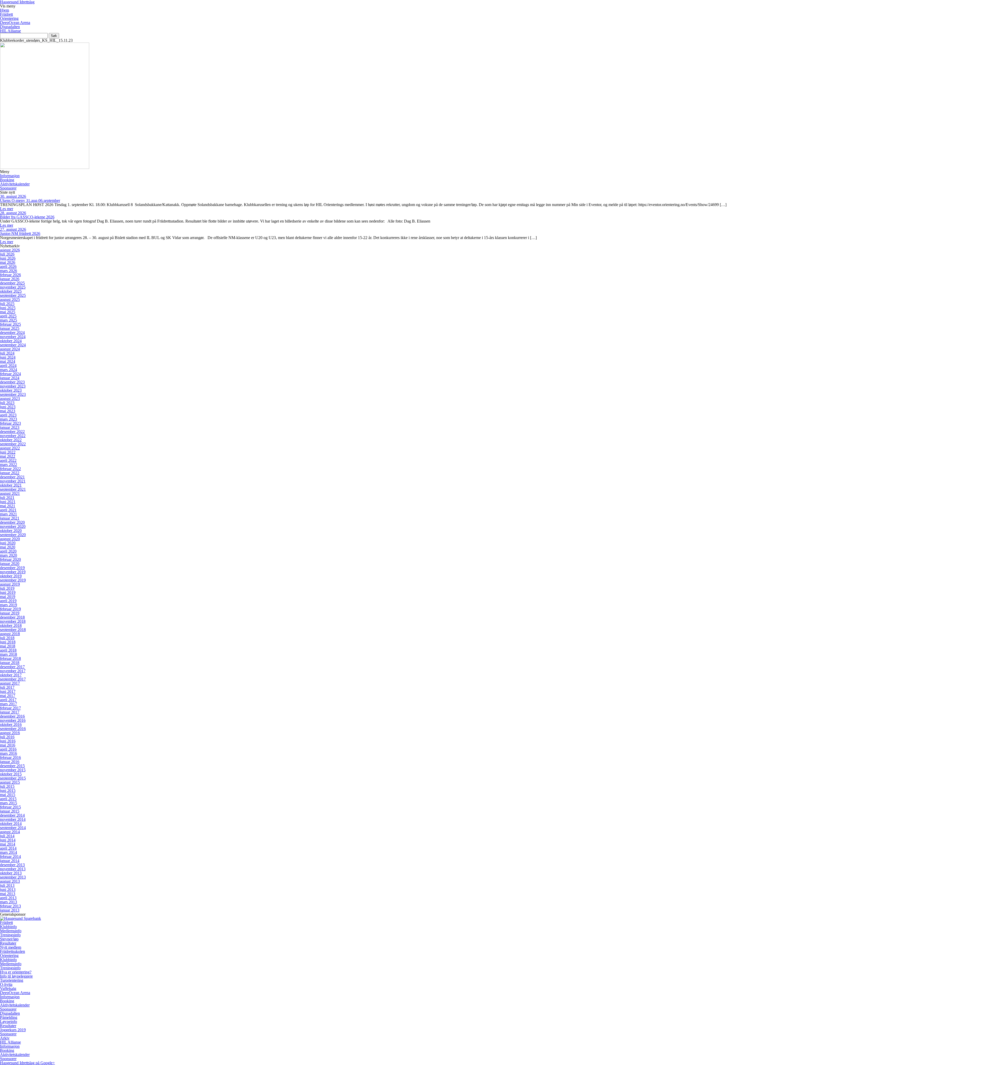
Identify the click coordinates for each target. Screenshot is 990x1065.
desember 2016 (12, 716)
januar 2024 (9, 378)
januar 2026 (9, 279)
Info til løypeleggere (16, 976)
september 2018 (13, 629)
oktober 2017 (11, 675)
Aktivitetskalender (15, 184)
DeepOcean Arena (15, 22)
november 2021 (13, 481)
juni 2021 (7, 501)
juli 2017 (7, 687)
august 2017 (10, 683)
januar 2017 (9, 712)
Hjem (4, 10)
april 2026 (8, 266)
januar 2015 (9, 811)
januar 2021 (9, 518)
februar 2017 (10, 708)
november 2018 (13, 621)
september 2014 (13, 827)
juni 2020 (7, 543)
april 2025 (8, 316)
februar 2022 (10, 468)
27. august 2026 (13, 229)
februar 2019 (10, 609)
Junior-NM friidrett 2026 (20, 233)
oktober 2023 (11, 390)
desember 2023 (12, 382)
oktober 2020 (11, 530)
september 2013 (13, 877)
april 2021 (8, 510)
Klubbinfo (8, 926)
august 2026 (10, 250)
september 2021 (13, 489)
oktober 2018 (11, 625)
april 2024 (8, 365)
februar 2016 (10, 757)
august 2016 (10, 733)
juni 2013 (7, 889)
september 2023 (13, 394)
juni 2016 (7, 741)
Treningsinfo (10, 935)
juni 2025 (7, 308)
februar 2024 (10, 374)
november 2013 (13, 869)
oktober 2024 (11, 341)
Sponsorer (8, 188)
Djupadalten (10, 26)
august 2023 (10, 398)
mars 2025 (8, 320)
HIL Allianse (10, 31)
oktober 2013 (11, 873)
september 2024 (13, 345)
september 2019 (13, 580)
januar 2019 (9, 613)
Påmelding (8, 1017)
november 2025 (13, 287)
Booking (7, 180)
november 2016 (13, 720)
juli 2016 (7, 737)
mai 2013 (7, 893)
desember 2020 (12, 522)
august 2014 (10, 832)
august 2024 (10, 349)
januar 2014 (9, 860)
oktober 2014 (11, 823)
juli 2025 (7, 303)
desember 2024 (12, 332)
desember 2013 (12, 865)
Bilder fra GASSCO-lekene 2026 (27, 217)
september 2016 (13, 728)
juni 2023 (7, 407)
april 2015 (8, 799)
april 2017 (8, 700)
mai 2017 (7, 695)
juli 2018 (7, 638)
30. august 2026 (13, 196)
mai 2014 (7, 844)
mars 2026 (8, 270)
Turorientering (11, 980)
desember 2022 (12, 431)
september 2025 (13, 295)
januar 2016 (9, 761)
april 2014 (8, 848)
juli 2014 (7, 836)
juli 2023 (7, 402)
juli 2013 (7, 885)
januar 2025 (9, 328)
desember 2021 (12, 477)
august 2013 (10, 881)
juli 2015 (7, 786)
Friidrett (6, 14)
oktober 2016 (11, 724)
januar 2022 (9, 473)
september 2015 (13, 778)
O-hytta (6, 984)
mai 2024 (7, 361)
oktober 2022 (11, 440)
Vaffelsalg (8, 988)
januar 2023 (9, 427)
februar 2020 (10, 559)
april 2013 (8, 898)
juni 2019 (7, 592)
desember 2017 (12, 667)
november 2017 (13, 671)
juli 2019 (7, 588)
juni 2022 (7, 452)
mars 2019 (8, 605)
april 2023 (8, 415)
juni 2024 (7, 357)
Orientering (9, 18)
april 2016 (8, 749)
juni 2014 (7, 840)
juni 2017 (7, 691)
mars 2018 (8, 654)
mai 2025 (7, 312)
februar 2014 (10, 856)
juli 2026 (7, 254)
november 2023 (13, 386)
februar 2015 (10, 807)
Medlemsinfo (10, 931)
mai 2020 (7, 547)
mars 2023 (8, 419)
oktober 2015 (11, 774)
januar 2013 (9, 910)
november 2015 (13, 770)
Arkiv (5, 1038)
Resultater (8, 943)
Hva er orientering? (15, 972)
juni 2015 (7, 790)
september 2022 (13, 444)
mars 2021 (8, 514)
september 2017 (13, 679)
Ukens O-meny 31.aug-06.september (30, 200)
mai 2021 (7, 506)
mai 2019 (7, 596)
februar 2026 (10, 275)
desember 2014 (12, 815)
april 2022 (8, 460)
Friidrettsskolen (12, 951)
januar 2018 (9, 662)
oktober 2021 (11, 485)
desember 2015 (12, 766)
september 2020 (13, 534)
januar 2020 (9, 563)
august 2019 (10, 584)
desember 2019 (12, 568)
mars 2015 (8, 803)
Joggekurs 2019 (13, 1030)
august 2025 (10, 299)
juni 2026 (7, 258)
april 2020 (8, 551)
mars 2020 (8, 555)
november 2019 (13, 572)
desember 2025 (12, 283)
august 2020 (10, 539)
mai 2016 (7, 745)
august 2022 (10, 448)
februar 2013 (10, 906)
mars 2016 (8, 753)
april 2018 (8, 650)
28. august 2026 (13, 213)
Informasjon (10, 176)
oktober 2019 (11, 576)
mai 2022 (7, 456)
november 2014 (13, 819)
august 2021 (10, 493)
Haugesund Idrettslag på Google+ (27, 1063)
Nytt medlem (10, 947)
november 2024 (13, 336)
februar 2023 (10, 423)
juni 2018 (7, 642)
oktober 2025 (11, 291)
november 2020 (13, 526)
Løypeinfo (8, 1021)
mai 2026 (7, 262)
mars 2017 (8, 704)
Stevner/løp (9, 939)
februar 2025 (10, 324)
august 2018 (10, 634)
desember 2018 (12, 617)
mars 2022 (8, 464)
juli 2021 (7, 497)
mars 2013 (8, 902)
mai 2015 (7, 794)
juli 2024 (7, 353)
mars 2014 (8, 852)
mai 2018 (7, 646)
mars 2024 (8, 369)
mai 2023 (7, 411)
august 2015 (10, 782)
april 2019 (8, 601)
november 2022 (13, 435)
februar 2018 (10, 658)
